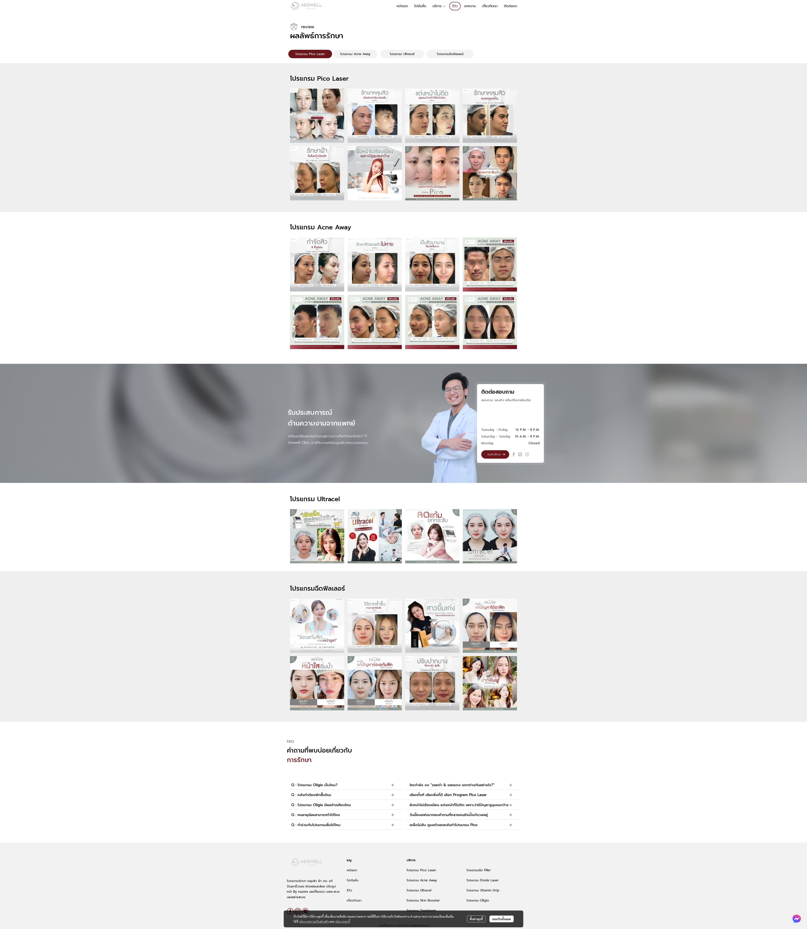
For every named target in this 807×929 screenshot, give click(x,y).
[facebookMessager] (796, 919)
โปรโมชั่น (352, 880)
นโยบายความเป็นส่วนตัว (314, 921)
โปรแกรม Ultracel (419, 890)
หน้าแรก (352, 870)
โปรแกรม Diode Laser (483, 880)
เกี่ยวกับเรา (354, 900)
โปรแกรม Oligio (478, 900)
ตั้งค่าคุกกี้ (476, 919)
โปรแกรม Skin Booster (423, 900)
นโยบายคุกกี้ (342, 921)
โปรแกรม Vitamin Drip (483, 890)
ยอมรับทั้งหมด (501, 919)
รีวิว (349, 890)
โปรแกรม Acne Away (422, 880)
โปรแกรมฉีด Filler (479, 870)
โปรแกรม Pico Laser (421, 870)
